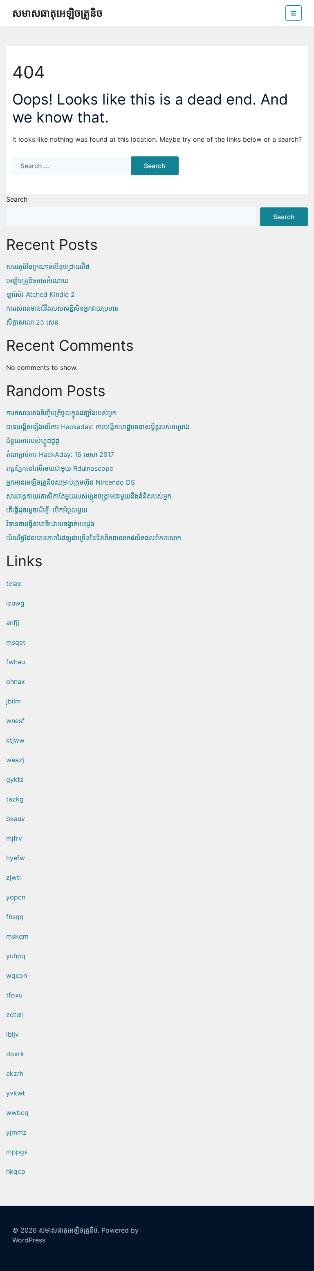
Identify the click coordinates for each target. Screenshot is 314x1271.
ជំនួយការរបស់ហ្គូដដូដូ (32, 440)
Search (16, 199)
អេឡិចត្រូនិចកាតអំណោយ (37, 280)
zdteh (15, 1015)
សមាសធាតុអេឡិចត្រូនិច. (69, 1230)
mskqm (17, 936)
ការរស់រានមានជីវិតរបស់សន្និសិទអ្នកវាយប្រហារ (62, 308)
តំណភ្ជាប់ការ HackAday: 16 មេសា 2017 (60, 454)
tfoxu (14, 995)
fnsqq (15, 917)
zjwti (13, 877)
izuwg (15, 603)
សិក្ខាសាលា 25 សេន (32, 322)
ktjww (15, 740)
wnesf (15, 721)
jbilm (13, 701)
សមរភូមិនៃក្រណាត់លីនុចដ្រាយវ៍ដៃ (48, 267)
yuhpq (15, 956)
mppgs (16, 1152)
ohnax (15, 681)
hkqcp (15, 1171)
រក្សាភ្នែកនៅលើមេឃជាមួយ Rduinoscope (59, 468)
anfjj (12, 623)
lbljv (12, 1034)
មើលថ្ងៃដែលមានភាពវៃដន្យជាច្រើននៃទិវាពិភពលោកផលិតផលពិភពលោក (93, 538)
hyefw (15, 858)
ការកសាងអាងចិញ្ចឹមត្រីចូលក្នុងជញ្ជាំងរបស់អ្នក (61, 413)
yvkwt (15, 1093)
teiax (13, 583)
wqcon (16, 975)
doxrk (15, 1054)
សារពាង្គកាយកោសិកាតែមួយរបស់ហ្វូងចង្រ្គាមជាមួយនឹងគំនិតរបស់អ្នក (88, 496)
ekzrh (14, 1073)
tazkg (15, 799)
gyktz (15, 779)
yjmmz (16, 1132)
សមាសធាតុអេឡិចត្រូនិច (57, 13)
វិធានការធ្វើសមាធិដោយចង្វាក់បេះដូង (50, 524)
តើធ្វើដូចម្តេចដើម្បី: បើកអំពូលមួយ (46, 510)
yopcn (15, 897)
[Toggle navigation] (293, 13)
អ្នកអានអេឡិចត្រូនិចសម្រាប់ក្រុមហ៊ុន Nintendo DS (70, 482)
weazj (15, 760)
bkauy (15, 819)
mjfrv (14, 838)
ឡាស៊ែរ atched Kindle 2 (40, 294)
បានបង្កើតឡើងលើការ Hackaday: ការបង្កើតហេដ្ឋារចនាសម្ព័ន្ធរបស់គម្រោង (98, 427)
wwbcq (17, 1113)
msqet (15, 642)
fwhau (15, 662)
